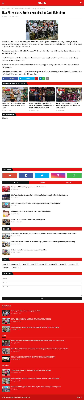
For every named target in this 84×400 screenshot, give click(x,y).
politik (5, 264)
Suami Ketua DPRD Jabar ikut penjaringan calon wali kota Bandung (28, 187)
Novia (5, 16)
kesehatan (42, 264)
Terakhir (42, 182)
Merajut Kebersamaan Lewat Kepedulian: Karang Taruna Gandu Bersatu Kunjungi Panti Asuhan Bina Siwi (68, 105)
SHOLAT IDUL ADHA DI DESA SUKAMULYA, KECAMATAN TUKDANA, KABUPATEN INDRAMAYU (33, 357)
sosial (33, 264)
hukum (25, 264)
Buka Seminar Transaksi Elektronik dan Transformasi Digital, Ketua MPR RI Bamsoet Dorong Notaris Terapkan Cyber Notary (43, 242)
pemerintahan (15, 264)
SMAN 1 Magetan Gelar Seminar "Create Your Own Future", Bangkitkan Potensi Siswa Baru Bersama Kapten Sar (39, 349)
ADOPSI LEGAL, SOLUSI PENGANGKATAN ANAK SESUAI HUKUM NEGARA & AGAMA (31, 211)
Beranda (4, 8)
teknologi (6, 267)
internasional (73, 264)
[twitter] (42, 175)
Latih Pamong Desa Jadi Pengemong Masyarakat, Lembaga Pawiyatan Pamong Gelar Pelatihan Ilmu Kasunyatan (39, 195)
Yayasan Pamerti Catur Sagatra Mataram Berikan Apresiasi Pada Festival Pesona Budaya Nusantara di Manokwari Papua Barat (41, 105)
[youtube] (9, 175)
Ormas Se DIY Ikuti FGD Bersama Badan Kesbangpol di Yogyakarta (28, 220)
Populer (15, 182)
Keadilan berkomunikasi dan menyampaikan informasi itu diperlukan (28, 250)
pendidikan (53, 264)
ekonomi (63, 264)
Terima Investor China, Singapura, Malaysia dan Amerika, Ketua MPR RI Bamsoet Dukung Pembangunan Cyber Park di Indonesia (44, 233)
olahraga (16, 267)
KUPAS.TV (42, 2)
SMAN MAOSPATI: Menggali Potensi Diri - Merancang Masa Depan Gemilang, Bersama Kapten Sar (36, 203)
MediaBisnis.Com (26, 397)
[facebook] (26, 175)
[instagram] (58, 175)
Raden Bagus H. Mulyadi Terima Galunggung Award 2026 (25, 311)
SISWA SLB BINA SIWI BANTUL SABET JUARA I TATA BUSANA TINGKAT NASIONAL (31, 319)
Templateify (10, 397)
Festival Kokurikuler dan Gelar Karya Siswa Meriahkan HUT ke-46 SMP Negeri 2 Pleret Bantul (13, 105)
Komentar (69, 182)
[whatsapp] (74, 175)
